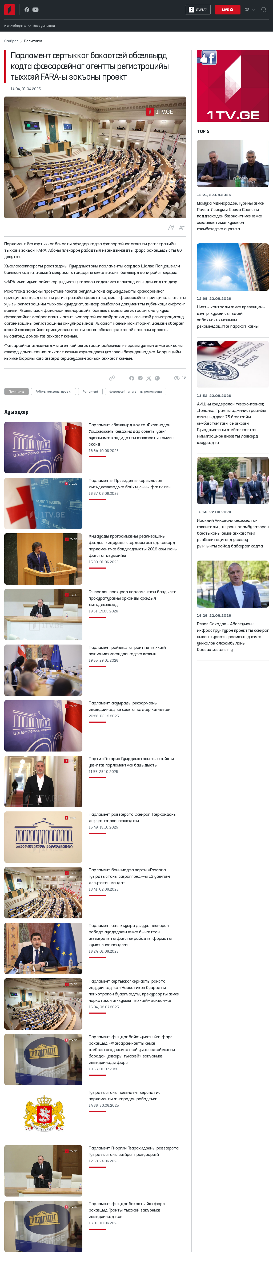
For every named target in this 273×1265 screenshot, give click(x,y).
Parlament (90, 391)
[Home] (9, 9)
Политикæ (16, 391)
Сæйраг (11, 41)
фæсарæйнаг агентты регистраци (135, 391)
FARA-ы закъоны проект (53, 391)
